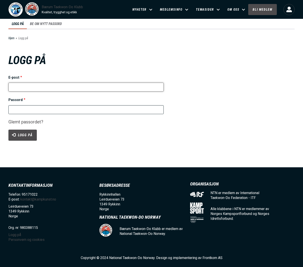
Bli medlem (262, 9)
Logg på (289, 9)
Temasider (205, 9)
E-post (13, 77)
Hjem (11, 38)
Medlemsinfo (171, 9)
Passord (15, 100)
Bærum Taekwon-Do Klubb (62, 7)
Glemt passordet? (25, 122)
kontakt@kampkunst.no (38, 199)
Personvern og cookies (26, 240)
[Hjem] (15, 9)
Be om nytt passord (46, 24)
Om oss (233, 9)
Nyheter (139, 9)
